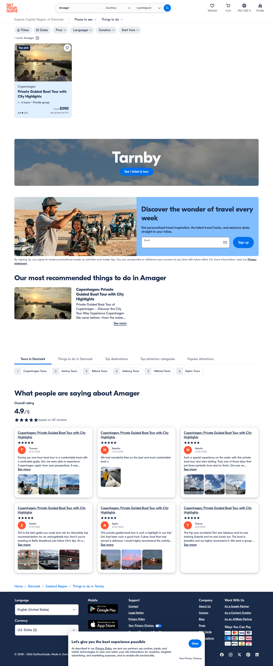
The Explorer (206, 638)
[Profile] (260, 5)
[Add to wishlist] (67, 47)
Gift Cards (205, 632)
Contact (133, 606)
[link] (43, 80)
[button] (43, 80)
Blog (201, 619)
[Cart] (228, 5)
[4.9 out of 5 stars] (26, 420)
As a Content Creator (238, 613)
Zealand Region (57, 586)
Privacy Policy (137, 619)
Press (202, 625)
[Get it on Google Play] (103, 609)
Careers (203, 613)
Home (18, 586)
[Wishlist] (212, 5)
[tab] (33, 359)
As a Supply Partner (237, 606)
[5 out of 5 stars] (53, 442)
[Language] (244, 5)
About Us (205, 606)
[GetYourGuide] (12, 8)
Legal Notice (136, 613)
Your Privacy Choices (141, 625)
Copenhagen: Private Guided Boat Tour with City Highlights (52, 435)
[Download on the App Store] (103, 625)
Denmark (34, 586)
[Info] (37, 38)
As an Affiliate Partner (238, 619)
